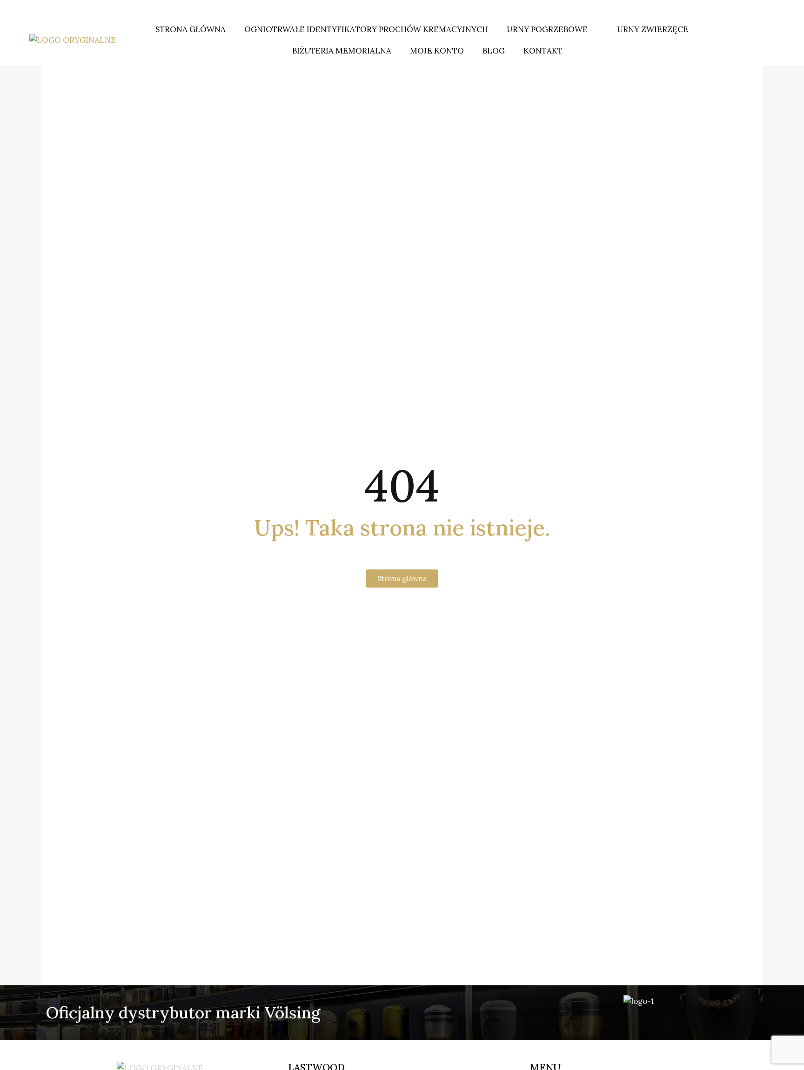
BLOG (493, 51)
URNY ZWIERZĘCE (652, 29)
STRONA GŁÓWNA (190, 29)
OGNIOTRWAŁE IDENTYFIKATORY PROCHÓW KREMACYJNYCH (366, 29)
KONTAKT (543, 51)
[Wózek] (758, 40)
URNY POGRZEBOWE (547, 29)
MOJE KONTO (437, 51)
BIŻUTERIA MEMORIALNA (341, 51)
